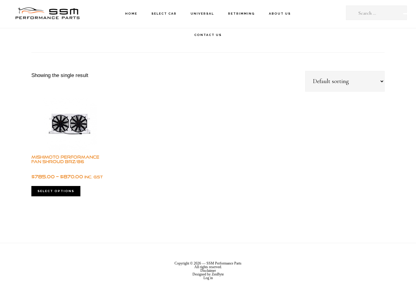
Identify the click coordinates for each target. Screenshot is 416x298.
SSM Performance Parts (47, 14)
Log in (208, 278)
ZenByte (218, 274)
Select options (55, 191)
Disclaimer (208, 270)
